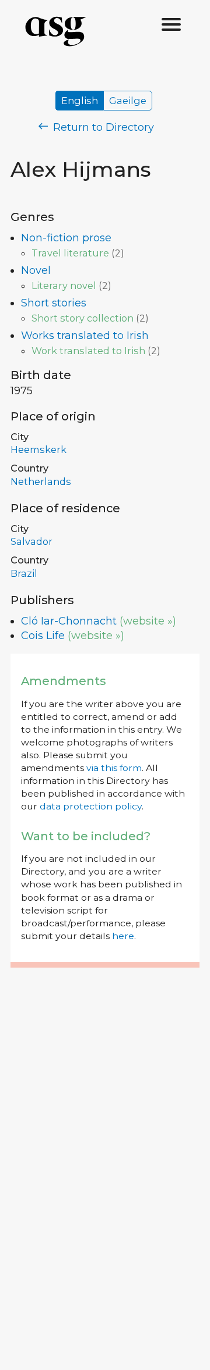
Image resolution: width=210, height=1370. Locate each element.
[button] (171, 25)
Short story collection (83, 318)
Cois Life (43, 635)
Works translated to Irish (85, 335)
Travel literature (70, 253)
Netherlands (40, 481)
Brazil (23, 573)
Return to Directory (102, 127)
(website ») (148, 621)
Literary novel (64, 285)
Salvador (31, 541)
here (123, 935)
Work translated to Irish (88, 350)
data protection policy (91, 806)
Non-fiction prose (66, 237)
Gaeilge (127, 100)
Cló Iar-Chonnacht (69, 621)
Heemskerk (38, 449)
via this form (114, 767)
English (79, 100)
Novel (36, 270)
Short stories (53, 303)
